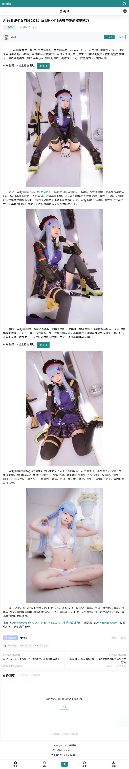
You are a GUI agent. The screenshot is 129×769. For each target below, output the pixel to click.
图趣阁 (73, 745)
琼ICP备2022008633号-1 (65, 750)
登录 (64, 707)
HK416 (55, 192)
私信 (121, 37)
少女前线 (43, 192)
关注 (110, 37)
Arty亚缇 (86, 50)
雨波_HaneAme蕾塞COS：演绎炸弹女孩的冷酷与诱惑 (31, 659)
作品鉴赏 (10, 27)
